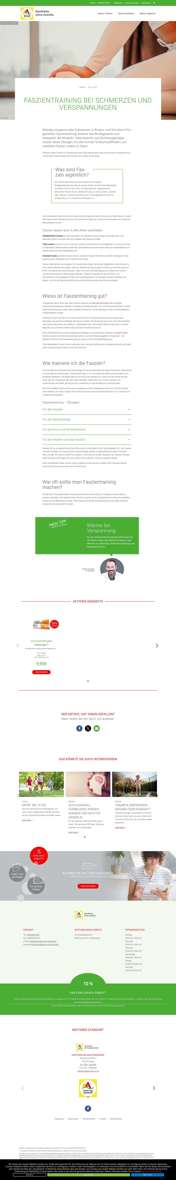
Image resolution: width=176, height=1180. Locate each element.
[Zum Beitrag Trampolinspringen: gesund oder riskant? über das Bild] (134, 784)
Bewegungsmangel (100, 303)
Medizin (71, 801)
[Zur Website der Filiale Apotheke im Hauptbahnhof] (88, 1047)
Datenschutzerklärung (151, 1171)
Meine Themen (105, 13)
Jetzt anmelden (88, 886)
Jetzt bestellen (41, 672)
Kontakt (102, 1119)
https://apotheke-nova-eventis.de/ (45, 944)
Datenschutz (73, 1119)
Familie (25, 801)
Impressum (59, 1119)
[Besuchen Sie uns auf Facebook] (88, 1108)
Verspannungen (121, 333)
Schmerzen (82, 324)
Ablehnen (29, 1175)
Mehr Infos (147, 1175)
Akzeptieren (88, 1175)
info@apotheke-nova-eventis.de (43, 941)
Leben (82, 87)
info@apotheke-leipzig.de (88, 1071)
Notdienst (118, 3)
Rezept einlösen (131, 3)
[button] (157, 644)
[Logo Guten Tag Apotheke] (88, 1088)
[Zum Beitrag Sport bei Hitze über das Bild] (41, 784)
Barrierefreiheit (89, 1119)
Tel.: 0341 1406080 (88, 1065)
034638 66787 (104, 3)
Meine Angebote (148, 13)
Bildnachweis (116, 1119)
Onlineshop (146, 3)
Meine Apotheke (126, 13)
